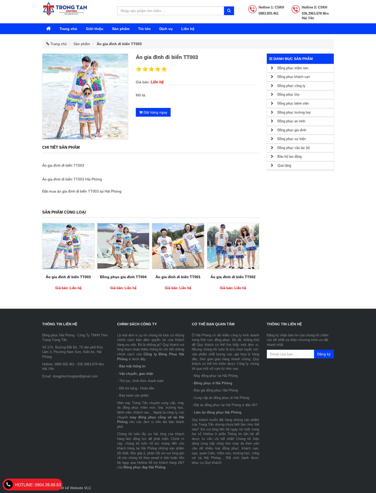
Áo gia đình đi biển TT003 (68, 277)
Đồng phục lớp (286, 94)
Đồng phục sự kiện (289, 139)
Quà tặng (282, 165)
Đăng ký (323, 354)
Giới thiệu (94, 29)
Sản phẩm (120, 29)
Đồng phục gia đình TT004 (123, 277)
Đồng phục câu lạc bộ (291, 148)
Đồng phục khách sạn (291, 77)
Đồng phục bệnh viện (291, 103)
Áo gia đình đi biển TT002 (233, 277)
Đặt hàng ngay (154, 112)
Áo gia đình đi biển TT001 (178, 277)
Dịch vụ (166, 29)
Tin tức (144, 29)
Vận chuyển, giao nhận (136, 374)
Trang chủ (68, 29)
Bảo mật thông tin (132, 366)
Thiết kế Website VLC (73, 488)
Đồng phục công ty (289, 86)
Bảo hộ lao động (287, 156)
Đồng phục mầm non (290, 68)
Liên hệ (187, 29)
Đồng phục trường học (292, 112)
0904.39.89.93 (38, 485)
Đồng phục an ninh (289, 121)
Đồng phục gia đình (289, 130)
